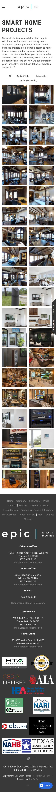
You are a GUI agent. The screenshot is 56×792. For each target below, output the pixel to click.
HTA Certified (9, 514)
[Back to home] (28, 6)
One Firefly (33, 779)
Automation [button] (41, 76)
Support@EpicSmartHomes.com (28, 603)
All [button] (10, 76)
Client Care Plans (39, 505)
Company (21, 501)
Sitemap (28, 519)
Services (23, 505)
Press (46, 501)
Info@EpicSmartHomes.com (28, 562)
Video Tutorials (27, 514)
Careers (12, 505)
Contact (50, 514)
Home (10, 501)
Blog (40, 514)
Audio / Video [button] (23, 76)
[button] (3, 6)
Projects (48, 510)
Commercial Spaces (31, 510)
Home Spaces (10, 510)
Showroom (34, 501)
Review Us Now (43, 776)
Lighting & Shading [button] (28, 80)
